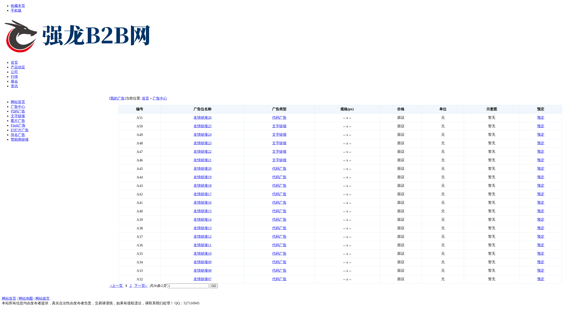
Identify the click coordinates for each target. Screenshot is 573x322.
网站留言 (42, 298)
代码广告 (18, 111)
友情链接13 (203, 228)
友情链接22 (203, 151)
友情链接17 (203, 194)
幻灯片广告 (20, 130)
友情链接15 (203, 211)
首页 (145, 98)
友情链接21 (203, 160)
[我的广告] (117, 98)
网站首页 (18, 102)
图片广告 (18, 121)
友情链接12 (203, 236)
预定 (540, 117)
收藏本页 (18, 6)
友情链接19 (203, 177)
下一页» (140, 286)
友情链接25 (203, 126)
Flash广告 (18, 125)
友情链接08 (203, 270)
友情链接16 (203, 202)
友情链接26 (203, 117)
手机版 (16, 10)
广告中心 (18, 106)
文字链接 (18, 116)
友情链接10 (203, 253)
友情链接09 (203, 262)
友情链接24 (203, 134)
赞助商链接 (20, 139)
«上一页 (116, 286)
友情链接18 (203, 185)
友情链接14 (203, 219)
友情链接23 (203, 143)
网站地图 (26, 298)
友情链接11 (203, 245)
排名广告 (18, 135)
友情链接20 (203, 168)
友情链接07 (203, 279)
